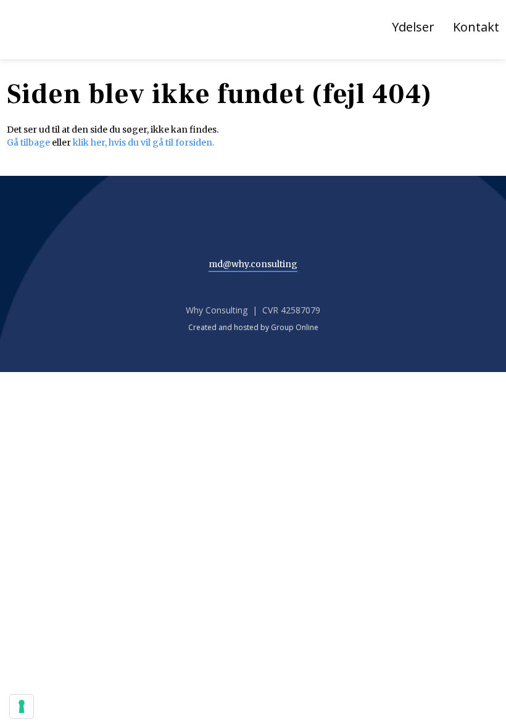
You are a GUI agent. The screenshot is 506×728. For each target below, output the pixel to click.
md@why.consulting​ (253, 264)
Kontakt (476, 27)
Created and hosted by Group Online (253, 327)
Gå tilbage (28, 142)
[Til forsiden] (71, 32)
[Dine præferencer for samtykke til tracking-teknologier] (21, 706)
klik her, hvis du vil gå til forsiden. (143, 142)
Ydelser (413, 27)
